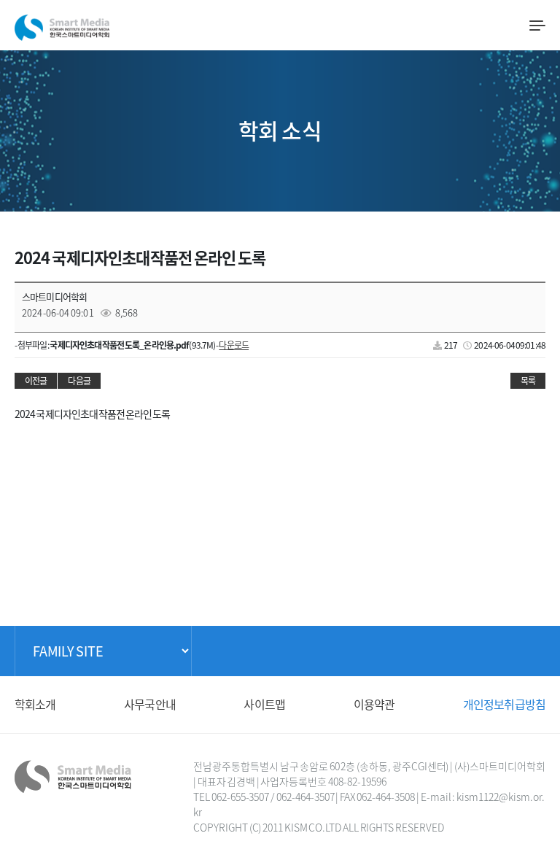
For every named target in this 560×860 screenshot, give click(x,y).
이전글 (36, 380)
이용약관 (374, 704)
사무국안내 (150, 704)
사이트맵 (264, 704)
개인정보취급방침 (504, 704)
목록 (528, 380)
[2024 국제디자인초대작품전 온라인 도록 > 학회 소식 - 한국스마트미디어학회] (62, 24)
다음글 (79, 380)
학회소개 (35, 704)
